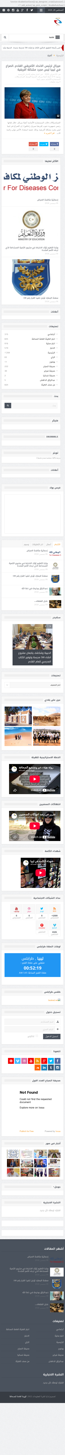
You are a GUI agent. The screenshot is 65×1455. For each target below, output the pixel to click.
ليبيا (38, 79)
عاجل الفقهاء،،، (41, 601)
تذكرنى (31, 1032)
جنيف (43, 79)
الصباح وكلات (20, 77)
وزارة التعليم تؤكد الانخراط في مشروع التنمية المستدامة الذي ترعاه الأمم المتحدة (31, 249)
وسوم (26, 544)
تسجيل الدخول (52, 1032)
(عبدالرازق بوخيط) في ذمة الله (35, 588)
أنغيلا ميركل (42, 77)
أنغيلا (49, 77)
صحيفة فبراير (49, 371)
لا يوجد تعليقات (54, 82)
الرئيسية (21, 74)
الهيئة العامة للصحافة (17, 1392)
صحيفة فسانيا (49, 375)
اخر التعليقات (37, 544)
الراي (53, 357)
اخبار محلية (35, 74)
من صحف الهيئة (48, 385)
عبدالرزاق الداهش (47, 380)
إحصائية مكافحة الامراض (47, 200)
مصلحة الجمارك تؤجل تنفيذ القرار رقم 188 (40, 298)
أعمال (48, 544)
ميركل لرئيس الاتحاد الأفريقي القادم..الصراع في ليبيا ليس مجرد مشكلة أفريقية (33, 67)
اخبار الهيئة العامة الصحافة (43, 339)
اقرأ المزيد (50, 133)
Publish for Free (27, 1127)
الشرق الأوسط (31, 77)
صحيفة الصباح (49, 366)
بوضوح (52, 362)
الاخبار (27, 74)
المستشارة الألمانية (53, 79)
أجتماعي (51, 334)
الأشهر (57, 544)
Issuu (58, 1127)
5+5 (53, 77)
